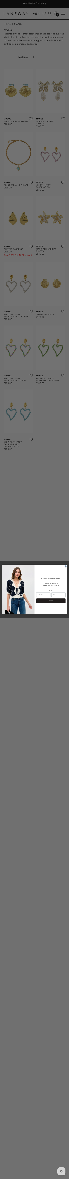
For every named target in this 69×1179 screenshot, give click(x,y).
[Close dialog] (66, 566)
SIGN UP (51, 600)
